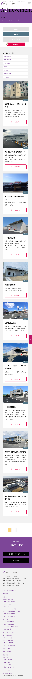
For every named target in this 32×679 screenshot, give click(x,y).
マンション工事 (16, 39)
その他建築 (6, 77)
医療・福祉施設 (7, 59)
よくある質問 (7, 664)
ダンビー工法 (7, 604)
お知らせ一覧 (6, 648)
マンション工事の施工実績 (11, 626)
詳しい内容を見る (15, 122)
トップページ (3, 20)
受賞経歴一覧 (7, 629)
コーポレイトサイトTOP (9, 590)
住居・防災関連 (7, 73)
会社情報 (5, 593)
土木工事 (16, 29)
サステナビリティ (7, 635)
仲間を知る (7, 662)
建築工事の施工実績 (9, 624)
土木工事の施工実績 (9, 622)
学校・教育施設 (7, 56)
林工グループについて (8, 632)
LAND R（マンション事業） (10, 609)
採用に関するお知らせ (9, 667)
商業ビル (6, 67)
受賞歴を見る (16, 44)
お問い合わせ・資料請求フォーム (16, 554)
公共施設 (6, 70)
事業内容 (5, 597)
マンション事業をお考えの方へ (12, 611)
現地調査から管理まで (9, 614)
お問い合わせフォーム (8, 652)
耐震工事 (6, 606)
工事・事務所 (7, 63)
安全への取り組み (8, 643)
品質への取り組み (8, 640)
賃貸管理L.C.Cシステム (10, 616)
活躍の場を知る (8, 660)
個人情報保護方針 (7, 673)
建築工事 (16, 34)
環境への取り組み (8, 638)
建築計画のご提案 (8, 599)
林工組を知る (7, 657)
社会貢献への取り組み (9, 645)
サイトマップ (6, 670)
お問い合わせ (30, 339)
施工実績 (10, 20)
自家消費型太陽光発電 (9, 602)
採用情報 (5, 655)
